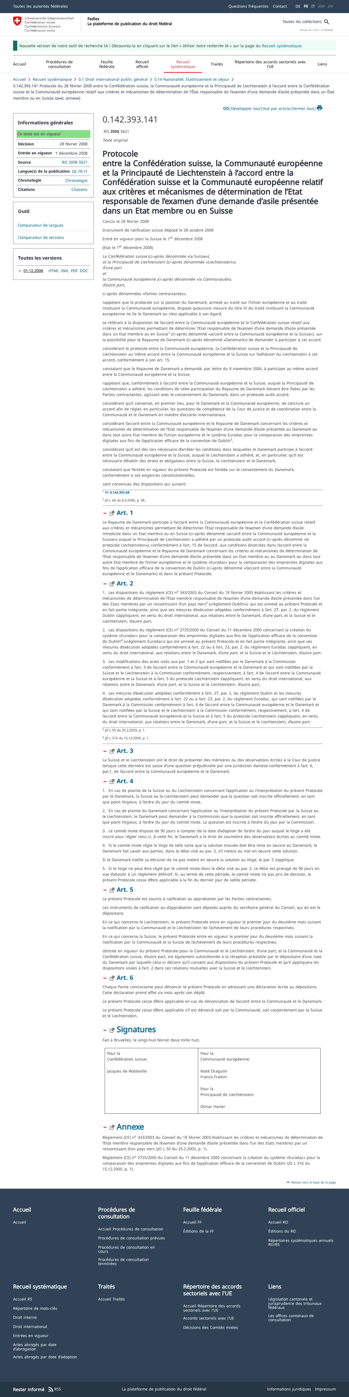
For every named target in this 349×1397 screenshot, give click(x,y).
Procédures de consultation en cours (126, 1249)
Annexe (130, 1126)
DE (298, 6)
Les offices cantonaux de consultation (291, 1317)
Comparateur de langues (41, 225)
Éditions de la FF (198, 1230)
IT (313, 6)
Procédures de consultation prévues (131, 1237)
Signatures (136, 1029)
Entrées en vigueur (31, 1335)
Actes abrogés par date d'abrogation (34, 1346)
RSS (54, 1389)
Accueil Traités (111, 1298)
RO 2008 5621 (75, 162)
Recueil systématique (281, 45)
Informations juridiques (289, 1389)
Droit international (30, 1326)
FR (306, 6)
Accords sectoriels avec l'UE (208, 1317)
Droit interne (25, 1317)
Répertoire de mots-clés (35, 1308)
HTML (54, 270)
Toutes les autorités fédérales (40, 6)
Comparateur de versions (41, 237)
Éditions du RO (282, 1230)
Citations (79, 189)
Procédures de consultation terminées (123, 1261)
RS (117, 492)
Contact (280, 6)
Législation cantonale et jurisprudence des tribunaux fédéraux (294, 1302)
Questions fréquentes (248, 6)
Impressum (325, 1389)
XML (65, 270)
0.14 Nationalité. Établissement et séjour (192, 79)
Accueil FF (192, 1221)
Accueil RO (278, 1221)
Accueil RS (22, 1298)
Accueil (19, 79)
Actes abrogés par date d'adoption (45, 1356)
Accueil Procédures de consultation (130, 1228)
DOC (84, 270)
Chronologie (76, 180)
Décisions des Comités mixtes (210, 1327)
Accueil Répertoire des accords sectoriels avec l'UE (211, 1307)
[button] (60, 64)
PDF (74, 270)
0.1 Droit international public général (113, 79)
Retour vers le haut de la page (310, 1182)
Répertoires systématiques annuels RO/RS (300, 1242)
